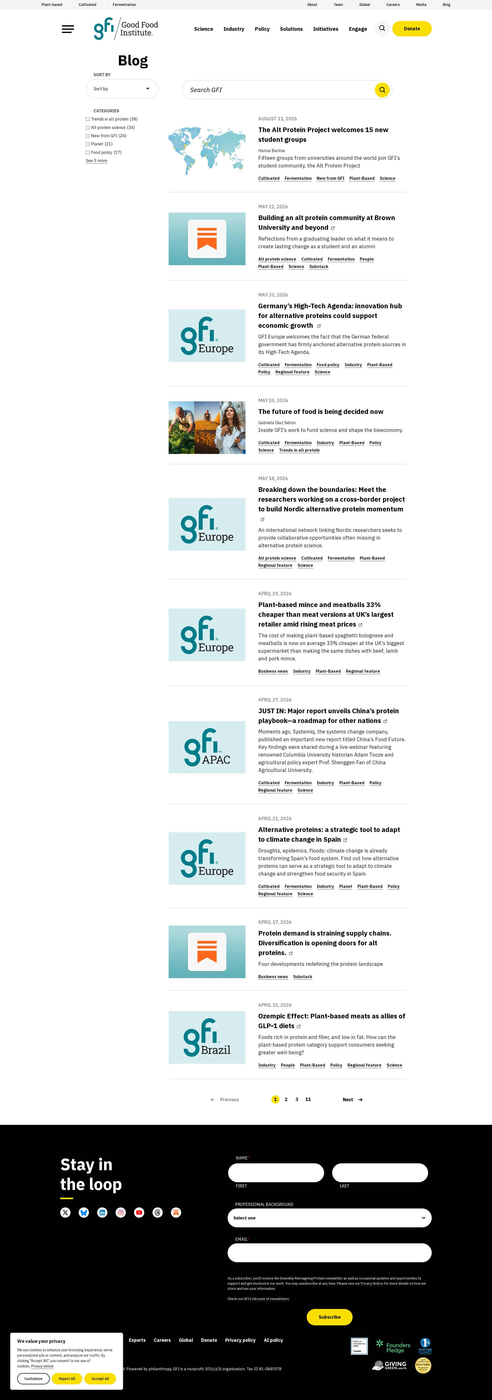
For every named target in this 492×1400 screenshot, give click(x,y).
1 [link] (275, 1099)
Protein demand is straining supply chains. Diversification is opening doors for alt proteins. (325, 943)
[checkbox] (122, 119)
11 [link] (308, 1099)
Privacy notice (42, 1366)
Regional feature (292, 371)
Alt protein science (277, 259)
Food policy (328, 364)
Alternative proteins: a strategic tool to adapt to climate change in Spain (329, 834)
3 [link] (296, 1099)
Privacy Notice (372, 1283)
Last (344, 1185)
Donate (412, 29)
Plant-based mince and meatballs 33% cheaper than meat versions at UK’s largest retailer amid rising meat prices (326, 614)
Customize (33, 1378)
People (367, 259)
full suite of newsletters (270, 1298)
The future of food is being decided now (321, 411)
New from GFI (330, 178)
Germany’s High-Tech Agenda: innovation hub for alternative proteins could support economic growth (330, 315)
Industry (353, 364)
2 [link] (286, 1099)
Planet (345, 886)
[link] (352, 1099)
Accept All (100, 1378)
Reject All (67, 1378)
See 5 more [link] (96, 160)
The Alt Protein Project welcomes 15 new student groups (323, 134)
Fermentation (298, 178)
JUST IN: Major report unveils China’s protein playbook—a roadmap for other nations (328, 715)
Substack (318, 266)
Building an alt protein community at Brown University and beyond (326, 222)
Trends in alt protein (299, 450)
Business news (273, 671)
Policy (264, 371)
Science (387, 178)
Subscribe (330, 1317)
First (241, 1185)
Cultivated (269, 178)
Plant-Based (362, 178)
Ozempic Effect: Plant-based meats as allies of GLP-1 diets (331, 1020)
